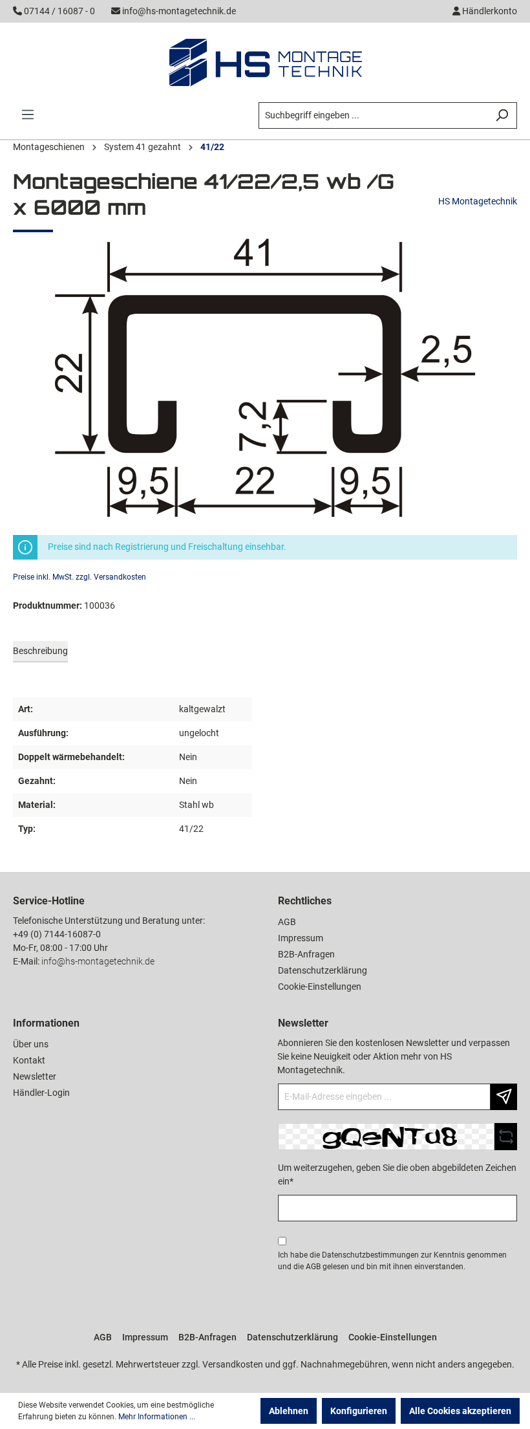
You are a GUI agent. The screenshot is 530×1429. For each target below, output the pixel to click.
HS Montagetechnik (477, 201)
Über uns (30, 1044)
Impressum (300, 938)
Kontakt (29, 1060)
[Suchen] (502, 115)
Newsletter (34, 1076)
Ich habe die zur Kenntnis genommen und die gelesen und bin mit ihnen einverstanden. (392, 1260)
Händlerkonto (488, 11)
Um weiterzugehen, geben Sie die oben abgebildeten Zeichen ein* (397, 1174)
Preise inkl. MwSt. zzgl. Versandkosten (79, 577)
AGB (287, 922)
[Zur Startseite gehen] (265, 62)
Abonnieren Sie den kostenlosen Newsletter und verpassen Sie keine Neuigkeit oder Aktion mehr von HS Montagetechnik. (393, 1056)
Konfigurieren (358, 1411)
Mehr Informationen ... (156, 1416)
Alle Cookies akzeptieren (460, 1411)
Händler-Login (41, 1092)
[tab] (40, 651)
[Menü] (28, 114)
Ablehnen (288, 1411)
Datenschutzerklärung (322, 970)
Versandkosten (232, 1364)
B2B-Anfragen (306, 954)
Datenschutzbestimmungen (370, 1255)
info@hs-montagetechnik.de (179, 11)
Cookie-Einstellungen (319, 986)
